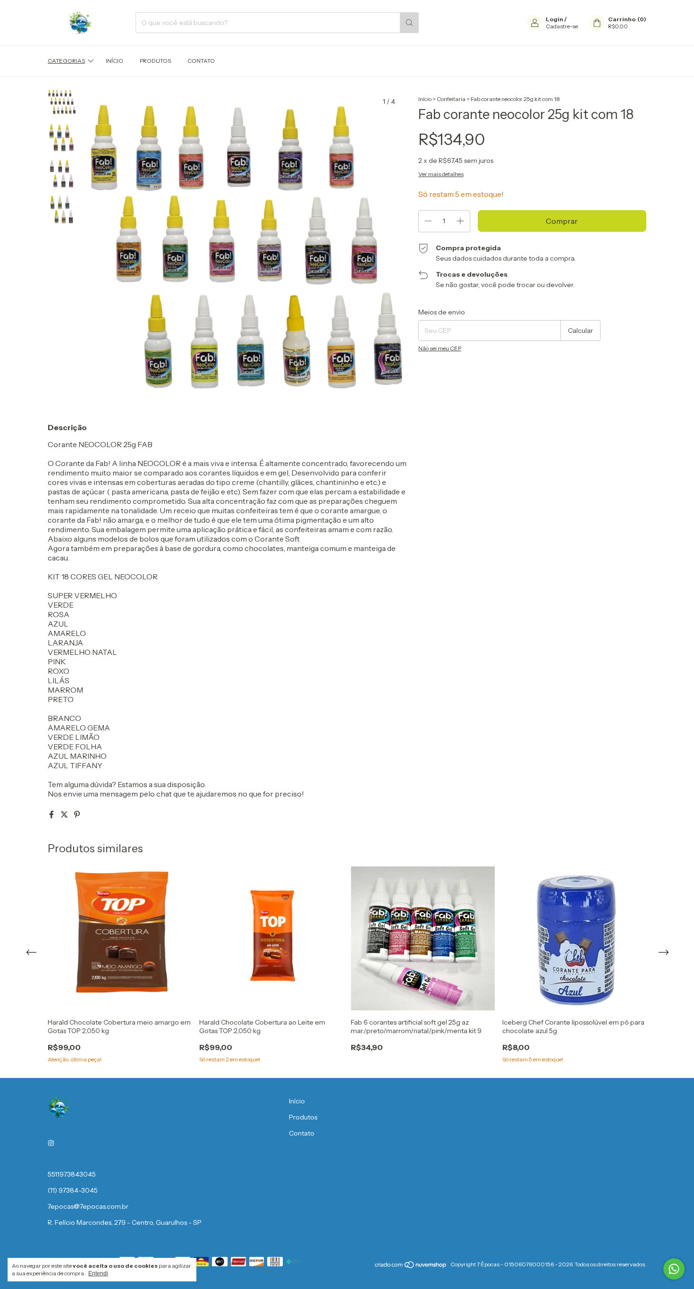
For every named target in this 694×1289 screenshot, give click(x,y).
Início (114, 60)
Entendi (98, 1273)
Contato (201, 60)
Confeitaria (451, 98)
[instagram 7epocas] (51, 1143)
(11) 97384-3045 (73, 1190)
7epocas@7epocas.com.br (88, 1206)
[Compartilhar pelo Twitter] (64, 814)
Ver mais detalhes (441, 174)
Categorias (66, 60)
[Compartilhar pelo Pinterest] (77, 814)
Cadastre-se (562, 26)
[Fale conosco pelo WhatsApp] (674, 1269)
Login (554, 19)
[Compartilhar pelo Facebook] (52, 814)
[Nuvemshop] (411, 1266)
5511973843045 (72, 1174)
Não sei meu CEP (439, 348)
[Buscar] (409, 22)
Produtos (155, 60)
